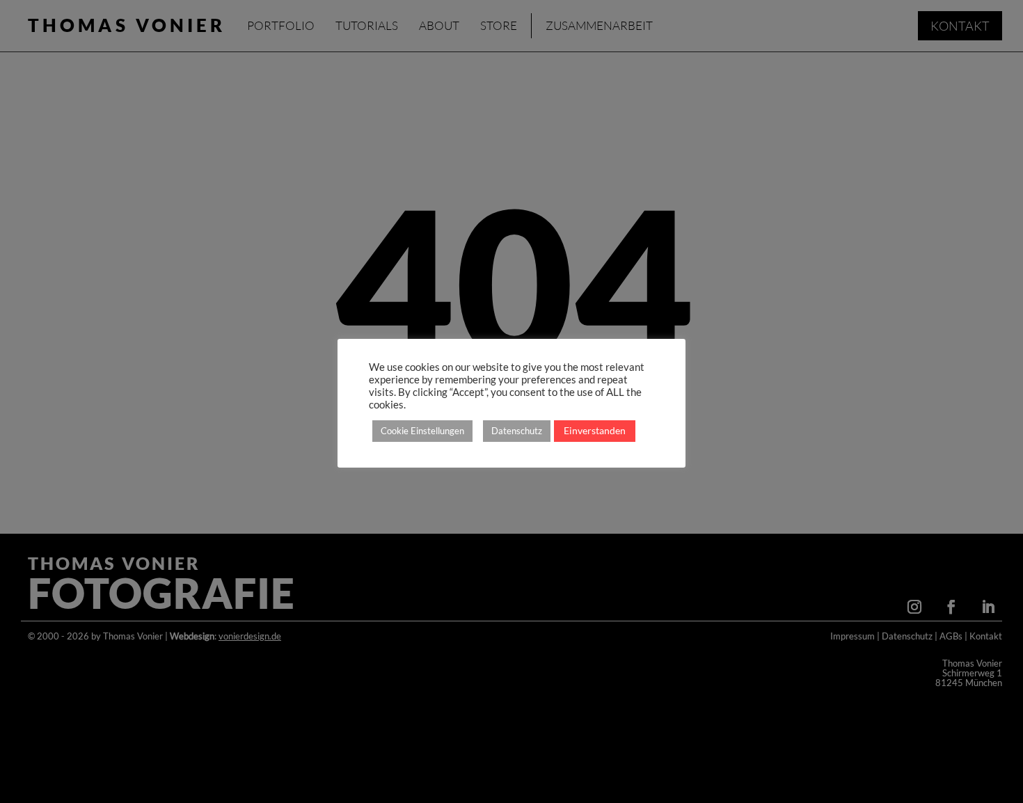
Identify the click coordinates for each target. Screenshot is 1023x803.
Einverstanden (595, 430)
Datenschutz (516, 430)
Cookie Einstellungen (422, 430)
